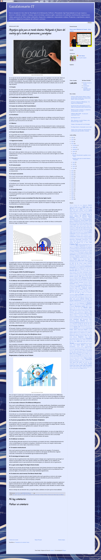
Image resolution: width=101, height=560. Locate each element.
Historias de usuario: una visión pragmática (78, 279)
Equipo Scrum (81, 260)
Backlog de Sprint (82, 222)
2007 (72, 195)
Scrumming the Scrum (81, 347)
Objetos (87, 315)
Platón (88, 322)
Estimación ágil (73, 264)
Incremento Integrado (88, 282)
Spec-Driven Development (77, 352)
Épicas (91, 257)
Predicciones (90, 325)
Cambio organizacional (87, 224)
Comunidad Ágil (79, 236)
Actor (81, 205)
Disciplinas (71, 253)
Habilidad (71, 276)
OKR (91, 315)
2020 (72, 174)
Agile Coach (25, 494)
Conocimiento (72, 238)
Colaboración (72, 233)
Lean (59, 494)
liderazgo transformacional (75, 300)
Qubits (74, 334)
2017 (72, 181)
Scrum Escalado (89, 343)
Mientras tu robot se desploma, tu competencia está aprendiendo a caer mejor (81, 110)
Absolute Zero (76, 205)
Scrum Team (80, 346)
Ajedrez (71, 213)
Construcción (77, 238)
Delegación (77, 248)
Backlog (90, 220)
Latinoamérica (72, 294)
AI (89, 211)
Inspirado (79, 288)
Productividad (80, 329)
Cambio (74, 224)
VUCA (84, 368)
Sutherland (71, 355)
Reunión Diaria (73, 339)
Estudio (71, 266)
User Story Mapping (83, 363)
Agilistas (86, 211)
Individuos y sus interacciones (82, 283)
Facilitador (84, 267)
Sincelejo (90, 349)
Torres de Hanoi (80, 358)
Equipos (86, 260)
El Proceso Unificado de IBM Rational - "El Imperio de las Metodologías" (80, 102)
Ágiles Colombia (79, 210)
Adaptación (85, 205)
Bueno (84, 223)
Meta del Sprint (77, 307)
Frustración (74, 272)
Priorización (83, 326)
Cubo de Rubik (84, 242)
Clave (88, 230)
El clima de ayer (89, 254)
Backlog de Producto (74, 222)
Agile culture (89, 208)
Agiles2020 (86, 210)
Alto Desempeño (86, 213)
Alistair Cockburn (80, 213)
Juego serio (81, 291)
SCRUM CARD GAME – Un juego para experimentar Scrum (79, 114)
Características (72, 227)
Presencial (71, 326)
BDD (90, 221)
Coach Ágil (37, 494)
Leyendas (78, 297)
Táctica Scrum (84, 355)
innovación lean (84, 286)
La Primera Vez (83, 292)
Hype (78, 280)
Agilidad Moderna (81, 211)
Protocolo (79, 332)
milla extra (83, 309)
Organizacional (72, 316)
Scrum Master (81, 345)
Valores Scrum (76, 366)
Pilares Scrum (89, 320)
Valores (71, 366)
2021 (72, 172)
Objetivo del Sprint (88, 313)
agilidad (30, 494)
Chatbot (71, 230)
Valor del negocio (87, 365)
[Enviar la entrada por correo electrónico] (34, 493)
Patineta (79, 317)
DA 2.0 (79, 247)
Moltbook (90, 310)
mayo (74, 162)
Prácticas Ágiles (77, 325)
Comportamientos (83, 233)
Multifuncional (80, 312)
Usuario (90, 364)
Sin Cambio (86, 349)
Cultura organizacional (80, 245)
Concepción (85, 236)
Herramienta (72, 277)
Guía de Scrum (88, 275)
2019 (72, 177)
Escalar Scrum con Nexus (83, 261)
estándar (85, 263)
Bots (82, 223)
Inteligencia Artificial (87, 288)
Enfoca (71, 257)
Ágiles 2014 (72, 210)
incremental (76, 282)
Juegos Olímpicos (86, 291)
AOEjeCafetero (84, 217)
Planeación (72, 322)
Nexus (78, 313)
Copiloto (90, 239)
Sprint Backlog (76, 353)
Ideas (82, 280)
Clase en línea (84, 230)
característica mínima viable (87, 226)
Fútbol (78, 272)
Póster (91, 323)
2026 (72, 137)
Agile (81, 208)
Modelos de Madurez (81, 310)
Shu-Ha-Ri (77, 349)
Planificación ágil (83, 322)
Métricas (71, 309)
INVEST (81, 289)
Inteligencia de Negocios (74, 289)
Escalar (76, 261)
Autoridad (83, 220)
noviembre (75, 145)
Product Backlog (89, 328)
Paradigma (75, 317)
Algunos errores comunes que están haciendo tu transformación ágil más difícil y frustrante (81, 130)
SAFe (81, 341)
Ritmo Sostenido (86, 339)
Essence (80, 263)
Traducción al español (79, 359)
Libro (81, 297)
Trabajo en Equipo (88, 358)
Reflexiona (77, 335)
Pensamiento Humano (74, 320)
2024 (72, 141)
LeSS (72, 297)
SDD (86, 347)
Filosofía (90, 269)
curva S (73, 247)
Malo (78, 303)
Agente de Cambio (74, 207)
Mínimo (71, 310)
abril (74, 164)
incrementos (72, 283)
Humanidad (72, 280)
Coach (33, 494)
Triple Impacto (73, 362)
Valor (81, 365)
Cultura (90, 242)
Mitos (74, 310)
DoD (79, 253)
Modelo (76, 310)
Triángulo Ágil (82, 360)
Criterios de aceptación (75, 242)
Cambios (71, 226)
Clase (80, 230)
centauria (52, 550)
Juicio (91, 291)
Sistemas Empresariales (78, 350)
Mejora (62, 494)
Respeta (86, 336)
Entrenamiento (86, 257)
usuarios (77, 365)
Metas (82, 307)
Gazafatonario (86, 85)
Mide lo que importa (77, 309)
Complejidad (78, 233)
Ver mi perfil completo (81, 57)
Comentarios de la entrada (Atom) (22, 542)
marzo (74, 166)
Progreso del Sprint (88, 331)
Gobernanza (72, 275)
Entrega (74, 257)
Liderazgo (82, 298)
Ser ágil (71, 349)
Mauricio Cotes (79, 304)
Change (90, 229)
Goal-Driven (90, 273)
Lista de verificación (87, 301)
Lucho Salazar (81, 55)
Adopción (90, 205)
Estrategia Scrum (89, 264)
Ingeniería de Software (83, 285)
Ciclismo (77, 230)
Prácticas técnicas (83, 325)
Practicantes (72, 325)
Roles (71, 341)
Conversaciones (85, 239)
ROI (91, 339)
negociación (72, 313)
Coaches (81, 232)
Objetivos (71, 315)
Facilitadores (88, 267)
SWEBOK (79, 355)
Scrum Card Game (77, 343)
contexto (85, 238)
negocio (75, 313)
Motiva (76, 312)
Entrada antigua (61, 539)
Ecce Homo (77, 254)
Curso (87, 245)
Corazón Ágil (75, 241)
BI (91, 221)
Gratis (75, 275)
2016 (72, 183)
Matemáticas (74, 304)
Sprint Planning (82, 353)
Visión (81, 368)
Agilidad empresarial (74, 211)
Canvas (74, 226)
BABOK (86, 220)
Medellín (83, 304)
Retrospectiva (89, 338)
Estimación (90, 263)
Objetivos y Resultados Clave (80, 315)
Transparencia (76, 360)
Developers (77, 251)
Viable (79, 368)
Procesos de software (81, 328)
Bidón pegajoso (72, 223)
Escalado (90, 260)
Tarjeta (91, 355)
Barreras (87, 221)
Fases (79, 269)
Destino (88, 250)
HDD (80, 276)
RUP (78, 341)
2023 (72, 143)
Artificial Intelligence (87, 219)
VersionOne (75, 368)
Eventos (74, 266)
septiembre (75, 149)
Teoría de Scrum (83, 356)
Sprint (71, 353)
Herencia (90, 276)
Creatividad (90, 240)
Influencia (90, 283)
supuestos (90, 353)
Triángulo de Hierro (88, 360)
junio (74, 153)
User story (85, 362)
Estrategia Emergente (81, 264)
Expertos (77, 267)
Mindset (86, 309)
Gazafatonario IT (21, 6)
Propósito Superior (73, 332)
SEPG (91, 347)
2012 (72, 191)
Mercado (71, 307)
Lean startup (84, 295)
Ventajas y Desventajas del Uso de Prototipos (80, 124)
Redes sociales (89, 334)
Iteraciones (72, 291)
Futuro (81, 272)
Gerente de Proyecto (74, 273)
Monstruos (72, 312)
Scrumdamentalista (73, 347)
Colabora (45, 494)
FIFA (87, 269)
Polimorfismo (75, 323)
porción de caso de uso (83, 323)
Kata (71, 292)
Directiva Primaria (88, 251)
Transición (72, 360)
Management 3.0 (82, 303)
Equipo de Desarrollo (82, 258)
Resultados (77, 338)
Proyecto (82, 332)
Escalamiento (72, 261)
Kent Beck (74, 292)
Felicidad (82, 269)
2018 (72, 179)
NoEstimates (82, 313)
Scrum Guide (73, 344)
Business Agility (89, 223)
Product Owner (73, 329)
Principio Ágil (77, 326)
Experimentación (88, 266)
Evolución (78, 266)
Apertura (90, 217)
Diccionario (82, 251)
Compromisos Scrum (79, 235)
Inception (90, 280)
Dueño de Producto (85, 253)
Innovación (77, 286)
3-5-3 (71, 205)
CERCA (81, 229)
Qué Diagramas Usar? (75, 117)
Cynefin (76, 247)
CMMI (71, 232)
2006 (72, 197)
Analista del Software (80, 216)
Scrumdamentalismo (88, 346)
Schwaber (90, 341)
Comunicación (50, 494)
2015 (72, 185)
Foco (78, 270)
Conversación (78, 239)
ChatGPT (74, 230)
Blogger (64, 550)
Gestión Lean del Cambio (82, 273)
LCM (79, 294)
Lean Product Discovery (77, 295)
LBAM (76, 294)
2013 (72, 189)
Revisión (78, 339)
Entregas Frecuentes (80, 257)
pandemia (86, 316)
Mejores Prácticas (89, 306)
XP (86, 368)
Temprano (78, 356)
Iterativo (76, 291)
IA (80, 280)
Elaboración (72, 256)
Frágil (71, 272)
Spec (70, 352)
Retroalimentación (83, 338)
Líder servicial (76, 298)
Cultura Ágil (55, 494)
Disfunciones (76, 253)
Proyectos (86, 332)
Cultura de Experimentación (83, 244)
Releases (75, 337)
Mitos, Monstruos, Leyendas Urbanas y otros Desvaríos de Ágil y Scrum (80, 121)
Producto (86, 329)
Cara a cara (79, 226)
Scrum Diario (83, 343)
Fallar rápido (74, 269)
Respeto (90, 337)
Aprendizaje (72, 219)
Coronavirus (81, 241)
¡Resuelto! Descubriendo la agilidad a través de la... (81, 155)
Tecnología (71, 356)
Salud (87, 341)
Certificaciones (86, 229)
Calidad (71, 224)
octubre (74, 147)
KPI (78, 292)
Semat (88, 347)
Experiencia (82, 266)
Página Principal (38, 539)
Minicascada (90, 309)
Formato (90, 270)
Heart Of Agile (85, 276)
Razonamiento (83, 334)
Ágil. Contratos (76, 208)
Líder (71, 298)
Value (91, 366)
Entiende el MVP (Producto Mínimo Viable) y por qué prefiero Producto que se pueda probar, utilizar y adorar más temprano (81, 98)
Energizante (90, 255)
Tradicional (72, 359)
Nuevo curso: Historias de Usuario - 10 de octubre (80, 30)
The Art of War (89, 356)
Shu (73, 349)
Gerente (90, 272)
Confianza (90, 236)
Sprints (86, 353)
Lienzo (82, 300)
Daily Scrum (83, 247)
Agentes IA (80, 207)
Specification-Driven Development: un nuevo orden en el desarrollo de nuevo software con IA (81, 106)
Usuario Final (73, 365)
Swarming (75, 355)
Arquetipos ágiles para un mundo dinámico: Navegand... (81, 159)
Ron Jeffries (74, 341)
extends (80, 267)
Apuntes (76, 219)
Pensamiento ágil (77, 319)
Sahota (84, 341)
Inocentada (90, 286)
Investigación (86, 289)
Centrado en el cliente (74, 229)
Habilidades (76, 276)
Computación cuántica (88, 235)
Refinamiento (72, 335)
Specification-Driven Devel (87, 352)
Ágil (13, 494)
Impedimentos (85, 280)
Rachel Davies (78, 334)
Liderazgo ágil (88, 298)
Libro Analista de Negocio (87, 297)
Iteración (90, 289)
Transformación (88, 359)
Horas (91, 279)
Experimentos (72, 267)
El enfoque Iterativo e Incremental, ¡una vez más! (81, 127)
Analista (84, 214)
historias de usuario (87, 278)
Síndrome (71, 350)
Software (84, 350)
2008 (72, 193)
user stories (79, 362)
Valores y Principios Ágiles (84, 366)
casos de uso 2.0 (87, 228)
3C (72, 205)
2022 (72, 170)
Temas (75, 356)
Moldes (87, 310)
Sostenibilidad (89, 350)
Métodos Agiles (87, 307)
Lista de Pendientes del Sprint (77, 301)
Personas (82, 321)
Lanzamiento (89, 292)
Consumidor (82, 238)
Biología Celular (78, 223)
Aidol (91, 211)
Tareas (88, 355)
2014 (72, 187)
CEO (79, 229)
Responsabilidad (72, 338)
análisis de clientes (78, 214)
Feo (85, 269)
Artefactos (81, 219)
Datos (87, 247)
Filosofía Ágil (73, 270)
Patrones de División (84, 317)
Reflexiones (82, 335)
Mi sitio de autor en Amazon (87, 83)
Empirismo (77, 256)
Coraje (71, 241)
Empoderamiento (84, 256)
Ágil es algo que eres (19, 494)
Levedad (75, 297)
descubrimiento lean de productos (79, 250)
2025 (72, 139)
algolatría (75, 213)
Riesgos (81, 339)
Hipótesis (76, 278)
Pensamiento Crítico (87, 319)
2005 (72, 199)
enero (74, 168)
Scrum (72, 343)
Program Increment (77, 331)
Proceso (76, 328)
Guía (78, 275)
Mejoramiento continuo (80, 306)
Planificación (77, 322)
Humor (75, 280)
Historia (79, 278)
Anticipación (78, 217)
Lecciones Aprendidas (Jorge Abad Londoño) (87, 89)
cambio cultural (80, 224)
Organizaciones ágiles (79, 316)
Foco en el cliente (82, 270)
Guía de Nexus (82, 275)
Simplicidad (81, 349)
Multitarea (87, 312)
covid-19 (85, 241)
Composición (89, 233)
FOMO (87, 270)
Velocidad (71, 368)
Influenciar (71, 285)
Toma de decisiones (73, 358)
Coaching (41, 494)
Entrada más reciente (13, 539)
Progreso (82, 331)
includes (71, 282)
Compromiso (72, 235)
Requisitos (81, 337)
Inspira (76, 288)
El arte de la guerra (83, 254)
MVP (91, 312)
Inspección (72, 288)
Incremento (81, 282)
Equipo (75, 259)
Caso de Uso (79, 228)
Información (76, 285)
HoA (88, 279)
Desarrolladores (83, 248)
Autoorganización (76, 220)
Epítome (71, 258)
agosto (74, 151)
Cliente (90, 230)
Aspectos (71, 220)
